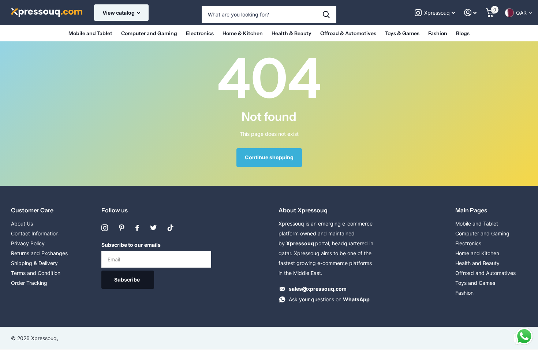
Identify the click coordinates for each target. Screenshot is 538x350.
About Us (22, 223)
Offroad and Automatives (485, 273)
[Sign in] (470, 12)
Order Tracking (29, 283)
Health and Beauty (477, 263)
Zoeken (326, 14)
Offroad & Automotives (348, 33)
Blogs (463, 33)
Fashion (437, 33)
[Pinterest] (121, 227)
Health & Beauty (291, 33)
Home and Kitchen (477, 253)
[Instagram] (104, 227)
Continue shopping (269, 157)
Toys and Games (475, 283)
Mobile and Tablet (90, 33)
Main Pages (471, 210)
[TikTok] (170, 227)
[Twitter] (153, 227)
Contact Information (35, 233)
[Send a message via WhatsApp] (524, 336)
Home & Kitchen (243, 33)
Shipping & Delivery (34, 263)
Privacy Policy (28, 243)
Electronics (200, 33)
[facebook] (137, 227)
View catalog (119, 13)
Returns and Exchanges (39, 253)
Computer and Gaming (149, 33)
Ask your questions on (329, 299)
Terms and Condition (35, 273)
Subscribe (127, 279)
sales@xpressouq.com (318, 289)
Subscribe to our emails (131, 245)
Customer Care (32, 210)
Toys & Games (402, 33)
